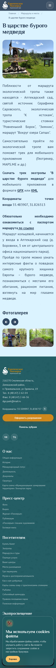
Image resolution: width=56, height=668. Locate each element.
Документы (7, 476)
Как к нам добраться (12, 580)
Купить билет (8, 543)
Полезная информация (13, 603)
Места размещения (11, 566)
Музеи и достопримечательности (18, 576)
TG (14, 437)
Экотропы (7, 548)
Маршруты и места (30, 13)
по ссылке (26, 228)
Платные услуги (9, 557)
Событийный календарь (13, 594)
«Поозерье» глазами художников (18, 523)
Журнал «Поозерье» (12, 513)
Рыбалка (6, 589)
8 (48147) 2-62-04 (18, 392)
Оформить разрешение (28, 417)
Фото (4, 504)
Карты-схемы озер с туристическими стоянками (25, 585)
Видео (5, 509)
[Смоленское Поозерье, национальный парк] (12, 5)
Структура (7, 480)
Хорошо (13, 659)
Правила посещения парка (15, 599)
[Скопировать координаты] (45, 409)
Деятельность (9, 471)
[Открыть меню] (50, 5)
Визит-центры (8, 562)
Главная (12, 13)
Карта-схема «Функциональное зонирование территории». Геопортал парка (23, 487)
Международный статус (13, 466)
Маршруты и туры (11, 553)
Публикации (8, 518)
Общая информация (12, 457)
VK (5, 437)
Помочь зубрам (28, 426)
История (6, 462)
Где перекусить (9, 571)
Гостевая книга (9, 527)
